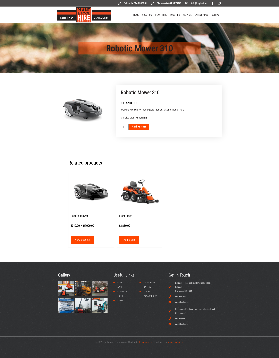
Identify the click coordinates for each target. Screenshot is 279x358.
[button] (140, 3)
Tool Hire (175, 15)
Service (187, 15)
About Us (147, 15)
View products (82, 239)
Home (136, 15)
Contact (216, 15)
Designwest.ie (145, 342)
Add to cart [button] (129, 239)
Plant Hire (161, 15)
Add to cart (139, 127)
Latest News (201, 15)
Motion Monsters (176, 342)
